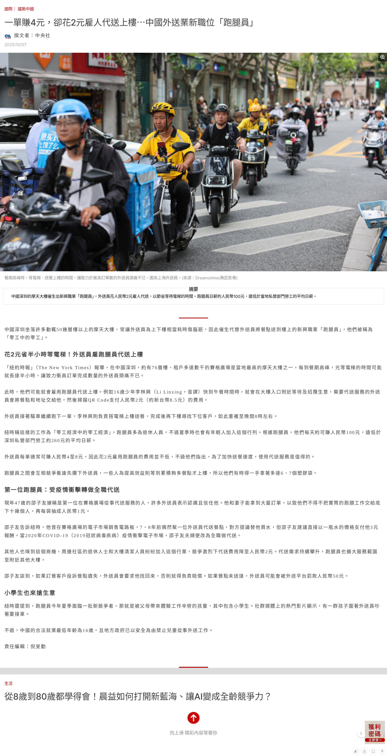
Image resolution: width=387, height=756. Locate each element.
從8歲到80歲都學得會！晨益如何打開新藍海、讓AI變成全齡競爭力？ (138, 696)
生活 (8, 683)
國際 (8, 8)
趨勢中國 (26, 8)
